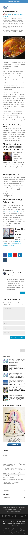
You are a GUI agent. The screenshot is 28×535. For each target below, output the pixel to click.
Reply (22, 293)
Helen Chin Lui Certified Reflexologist (14, 30)
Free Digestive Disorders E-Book (13, 509)
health (10, 14)
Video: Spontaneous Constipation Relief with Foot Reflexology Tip (14, 465)
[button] (24, 8)
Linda (4, 479)
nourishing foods (18, 14)
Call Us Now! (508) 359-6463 (14, 1)
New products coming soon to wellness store (14, 473)
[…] (18, 362)
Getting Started (6, 507)
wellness (9, 16)
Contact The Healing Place (13, 511)
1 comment (20, 31)
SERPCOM (22, 531)
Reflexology (13, 31)
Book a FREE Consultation (18, 507)
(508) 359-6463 (16, 525)
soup (4, 16)
